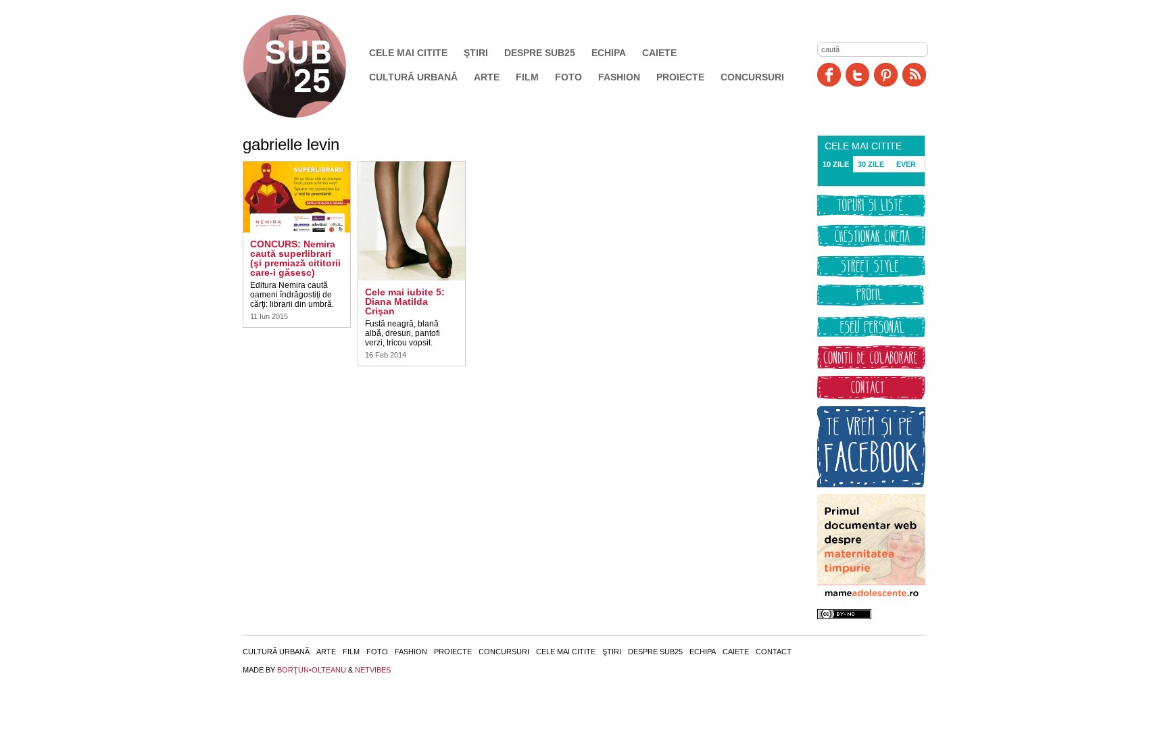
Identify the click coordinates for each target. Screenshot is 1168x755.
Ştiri (476, 52)
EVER (906, 164)
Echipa (608, 52)
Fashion (619, 77)
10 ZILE (836, 164)
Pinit (886, 75)
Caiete (659, 52)
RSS (914, 75)
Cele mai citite (408, 52)
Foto (568, 77)
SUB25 (310, 66)
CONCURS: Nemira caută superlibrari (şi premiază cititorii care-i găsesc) (295, 258)
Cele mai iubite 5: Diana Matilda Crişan (405, 301)
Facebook (829, 75)
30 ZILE (871, 164)
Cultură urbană (413, 77)
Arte (487, 77)
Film (527, 77)
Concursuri (752, 77)
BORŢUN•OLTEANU (311, 670)
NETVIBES (373, 670)
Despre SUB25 (539, 52)
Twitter (857, 75)
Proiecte (680, 77)
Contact (774, 652)
